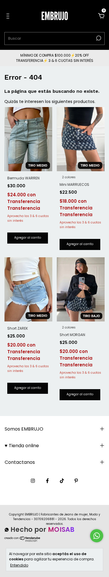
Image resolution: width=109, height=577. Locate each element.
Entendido (19, 565)
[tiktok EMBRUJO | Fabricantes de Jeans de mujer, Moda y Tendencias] (62, 480)
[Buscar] (98, 38)
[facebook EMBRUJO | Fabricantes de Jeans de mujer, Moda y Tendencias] (47, 480)
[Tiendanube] (22, 541)
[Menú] (8, 16)
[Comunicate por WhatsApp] (96, 535)
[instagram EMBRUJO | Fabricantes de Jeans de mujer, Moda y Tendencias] (33, 480)
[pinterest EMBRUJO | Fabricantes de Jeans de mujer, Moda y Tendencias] (76, 480)
